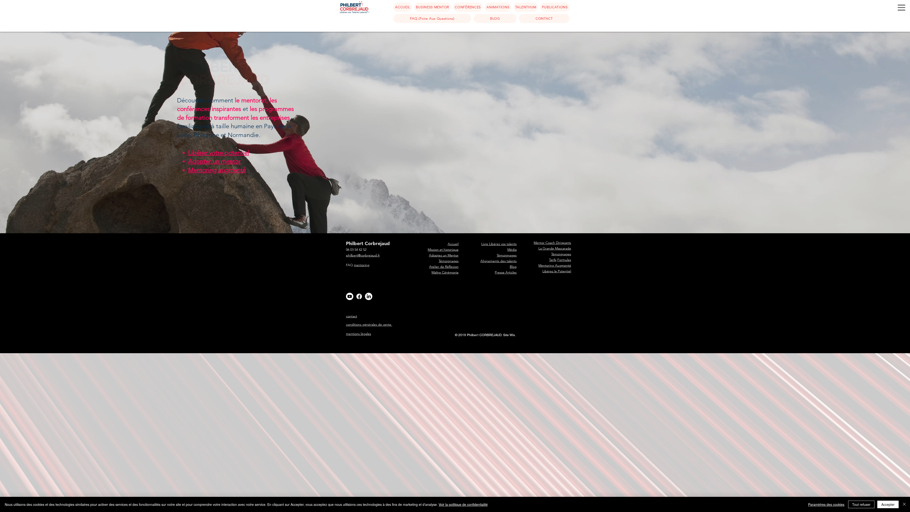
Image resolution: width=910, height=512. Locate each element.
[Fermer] (904, 504)
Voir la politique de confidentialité (463, 504)
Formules (564, 260)
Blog (513, 267)
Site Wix (509, 335)
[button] (901, 7)
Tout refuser (861, 504)
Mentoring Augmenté (554, 265)
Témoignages (449, 261)
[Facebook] (359, 296)
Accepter (888, 504)
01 (610, 347)
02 (610, 349)
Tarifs (552, 260)
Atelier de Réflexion (444, 267)
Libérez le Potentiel (556, 271)
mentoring (361, 265)
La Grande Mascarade (554, 248)
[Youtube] (349, 296)
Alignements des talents (498, 261)
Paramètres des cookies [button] (826, 504)
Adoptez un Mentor (444, 255)
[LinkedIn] (368, 296)
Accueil (453, 289)
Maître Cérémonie (445, 272)
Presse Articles (506, 272)
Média (512, 249)
